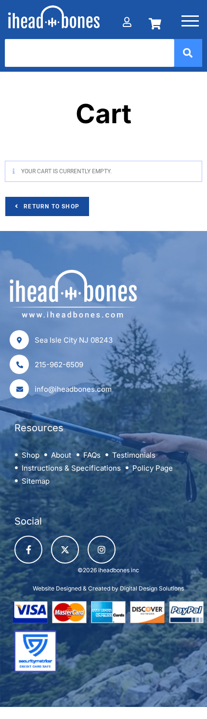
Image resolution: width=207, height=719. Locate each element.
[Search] (188, 52)
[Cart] (154, 18)
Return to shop (50, 206)
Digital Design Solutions (152, 588)
